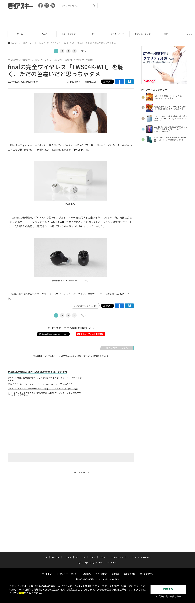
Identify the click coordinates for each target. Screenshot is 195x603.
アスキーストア (110, 33)
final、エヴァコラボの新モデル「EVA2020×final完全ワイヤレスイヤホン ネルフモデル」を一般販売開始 (44, 394)
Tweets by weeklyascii (81, 472)
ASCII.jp (85, 562)
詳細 (21, 593)
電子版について (146, 573)
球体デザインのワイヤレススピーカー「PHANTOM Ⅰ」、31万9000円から (40, 384)
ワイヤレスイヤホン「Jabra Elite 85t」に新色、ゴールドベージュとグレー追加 (43, 389)
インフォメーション (134, 33)
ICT (85, 33)
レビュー (183, 33)
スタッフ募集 (129, 573)
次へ (83, 51)
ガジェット (28, 42)
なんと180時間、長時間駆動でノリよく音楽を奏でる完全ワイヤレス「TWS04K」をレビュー (45, 379)
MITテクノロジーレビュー (106, 562)
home (14, 42)
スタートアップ (61, 33)
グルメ (36, 33)
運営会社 (87, 573)
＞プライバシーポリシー (168, 596)
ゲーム (12, 33)
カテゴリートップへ (118, 347)
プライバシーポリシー (69, 573)
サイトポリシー (48, 573)
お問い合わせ (101, 573)
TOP (158, 33)
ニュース (67, 557)
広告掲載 (115, 573)
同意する (168, 589)
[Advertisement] (97, 19)
